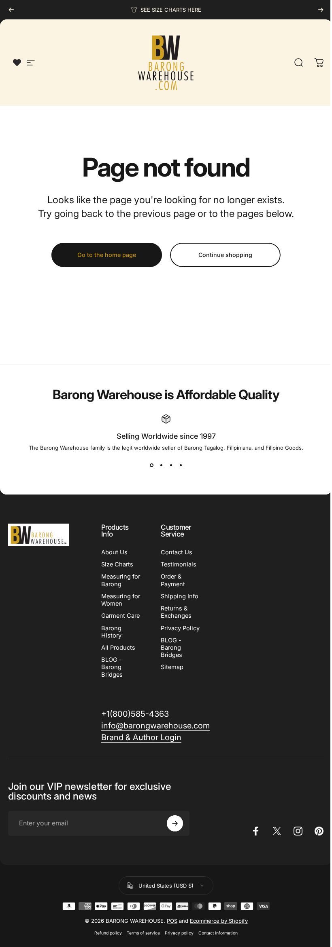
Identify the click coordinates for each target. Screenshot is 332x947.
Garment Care (120, 615)
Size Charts (117, 564)
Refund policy (108, 933)
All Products (118, 647)
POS (172, 921)
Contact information (218, 933)
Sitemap (172, 667)
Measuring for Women (120, 600)
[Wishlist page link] (17, 63)
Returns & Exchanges (176, 612)
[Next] (321, 9)
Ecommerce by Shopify (219, 921)
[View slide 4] (180, 465)
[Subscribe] (175, 823)
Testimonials (178, 564)
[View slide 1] (151, 465)
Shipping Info (179, 596)
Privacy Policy (180, 628)
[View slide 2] (161, 465)
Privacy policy (179, 933)
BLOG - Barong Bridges (112, 667)
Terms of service (143, 933)
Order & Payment (173, 580)
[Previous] (11, 9)
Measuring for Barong (120, 580)
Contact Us (176, 552)
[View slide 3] (171, 465)
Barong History (111, 632)
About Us (114, 552)
